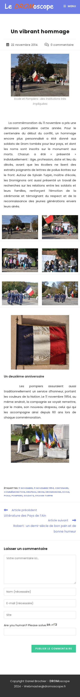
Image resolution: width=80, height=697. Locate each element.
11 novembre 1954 (44, 488)
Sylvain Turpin (44, 495)
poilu (7, 495)
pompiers (17, 495)
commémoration (14, 491)
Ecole (65, 491)
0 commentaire (62, 45)
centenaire (61, 488)
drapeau (31, 491)
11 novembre (26, 488)
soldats (29, 495)
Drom (40, 491)
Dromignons (53, 491)
